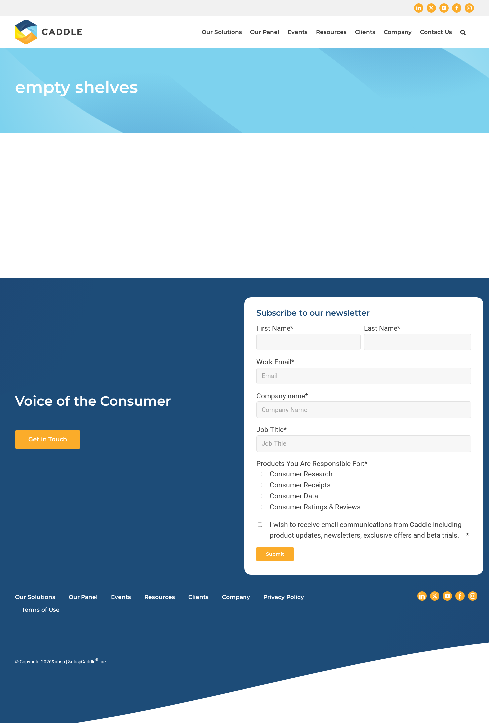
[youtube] (447, 596)
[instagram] (472, 596)
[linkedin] (422, 596)
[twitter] (434, 596)
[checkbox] (363, 491)
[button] (463, 32)
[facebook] (460, 596)
